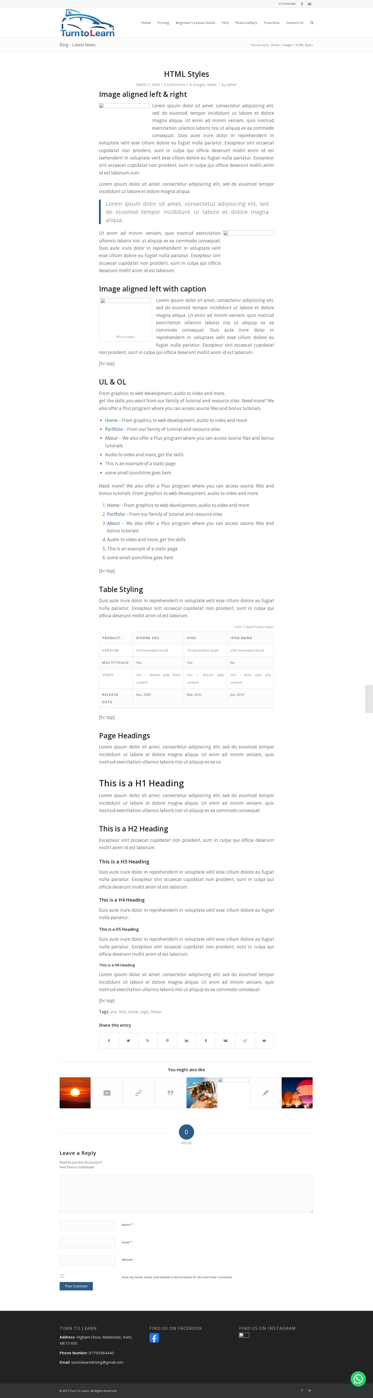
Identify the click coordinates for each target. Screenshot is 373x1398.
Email (127, 1242)
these (155, 1011)
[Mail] (309, 4)
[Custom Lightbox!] (233, 1092)
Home (275, 45)
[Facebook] (302, 4)
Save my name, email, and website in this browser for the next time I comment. (177, 1277)
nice (122, 1011)
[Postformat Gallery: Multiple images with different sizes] (297, 1092)
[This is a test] (75, 1092)
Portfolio (114, 429)
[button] (358, 1379)
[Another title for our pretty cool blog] (106, 1092)
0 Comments (174, 84)
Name (127, 1224)
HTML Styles (186, 74)
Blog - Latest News (78, 45)
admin (232, 84)
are (113, 1011)
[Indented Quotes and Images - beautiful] (202, 1092)
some (133, 1011)
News (212, 84)
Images (288, 45)
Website (127, 1259)
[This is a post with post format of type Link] (138, 1092)
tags (144, 1011)
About (111, 438)
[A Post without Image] (265, 1092)
